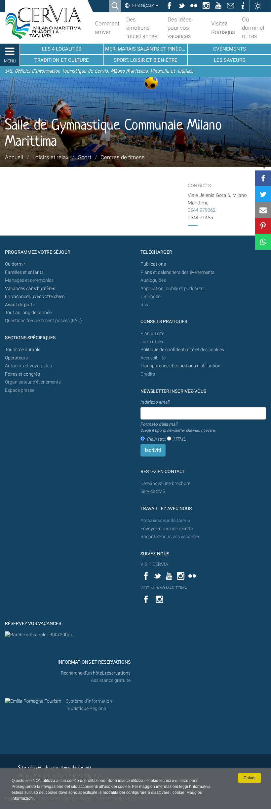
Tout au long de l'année (28, 312)
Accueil (14, 157)
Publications (153, 264)
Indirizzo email (155, 402)
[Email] (263, 210)
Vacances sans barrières (30, 288)
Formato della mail (178, 427)
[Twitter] (263, 194)
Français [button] (143, 5)
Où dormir (15, 264)
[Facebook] (263, 178)
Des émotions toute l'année (141, 27)
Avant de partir (20, 305)
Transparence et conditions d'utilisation (180, 366)
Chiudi (249, 778)
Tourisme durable (22, 349)
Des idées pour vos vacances (180, 27)
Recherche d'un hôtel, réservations (96, 673)
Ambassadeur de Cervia (165, 520)
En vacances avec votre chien (35, 296)
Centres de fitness (122, 157)
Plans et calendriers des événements (177, 272)
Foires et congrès (22, 374)
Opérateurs (16, 358)
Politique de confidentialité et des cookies (182, 349)
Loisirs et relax (50, 157)
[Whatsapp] (263, 242)
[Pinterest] (263, 226)
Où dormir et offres (253, 27)
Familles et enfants (24, 272)
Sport (84, 157)
